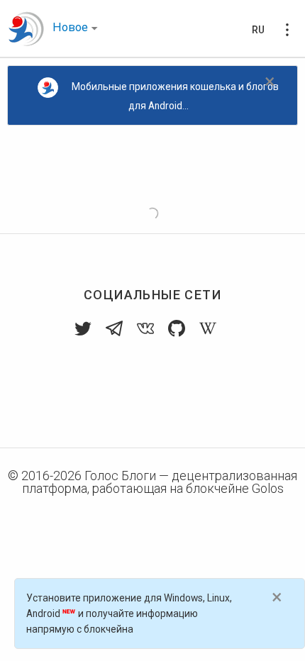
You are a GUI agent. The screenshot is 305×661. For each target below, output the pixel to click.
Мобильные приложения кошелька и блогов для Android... (175, 96)
